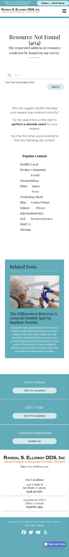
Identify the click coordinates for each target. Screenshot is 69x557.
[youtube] (38, 533)
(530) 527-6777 (34, 491)
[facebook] (24, 533)
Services (47, 219)
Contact (36, 202)
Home (46, 202)
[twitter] (31, 533)
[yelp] (45, 533)
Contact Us (34, 441)
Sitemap (25, 229)
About (39, 197)
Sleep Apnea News (36, 186)
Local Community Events (38, 169)
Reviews (36, 219)
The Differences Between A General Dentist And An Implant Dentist (33, 318)
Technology (27, 197)
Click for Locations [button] (34, 390)
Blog (23, 202)
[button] (64, 10)
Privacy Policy (30, 525)
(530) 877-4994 (34, 506)
